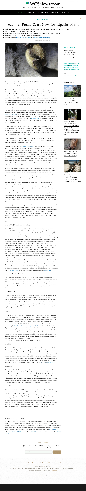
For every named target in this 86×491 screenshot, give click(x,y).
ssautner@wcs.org (69, 57)
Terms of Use (27, 462)
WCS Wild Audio (54, 12)
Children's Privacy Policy (45, 462)
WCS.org (66, 1)
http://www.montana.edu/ (48, 362)
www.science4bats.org (18, 205)
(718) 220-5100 (54, 470)
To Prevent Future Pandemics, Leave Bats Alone (71, 102)
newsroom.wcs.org (13, 270)
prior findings (35, 118)
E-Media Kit (80, 1)
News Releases (22, 12)
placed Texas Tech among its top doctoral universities (28, 326)
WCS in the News (43, 12)
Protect (76, 65)
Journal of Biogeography (42, 38)
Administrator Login (57, 462)
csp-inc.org (27, 390)
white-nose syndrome (73, 75)
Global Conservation (69, 63)
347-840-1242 (47, 270)
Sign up (57, 452)
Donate (73, 1)
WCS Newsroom (53, 429)
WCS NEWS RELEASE (42, 19)
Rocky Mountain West (73, 69)
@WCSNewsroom (22, 432)
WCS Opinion (32, 12)
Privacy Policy (35, 462)
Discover (71, 65)
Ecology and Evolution (23, 38)
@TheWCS (12, 432)
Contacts (64, 12)
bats (65, 75)
